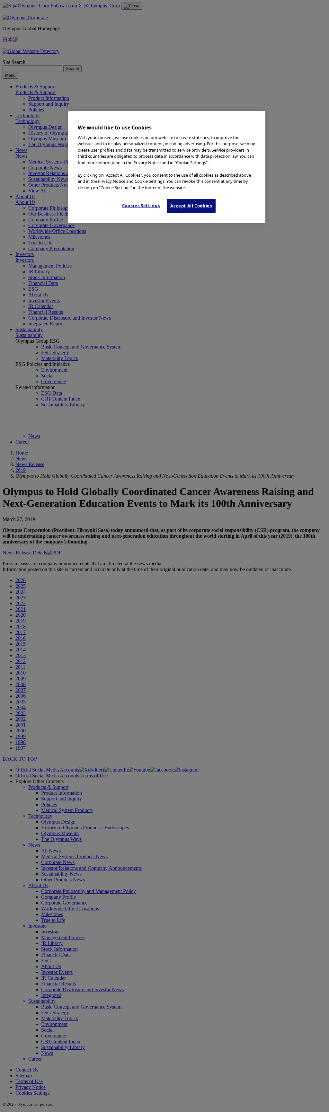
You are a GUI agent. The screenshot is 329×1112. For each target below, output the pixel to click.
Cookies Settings (141, 205)
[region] (166, 167)
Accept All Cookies (191, 206)
